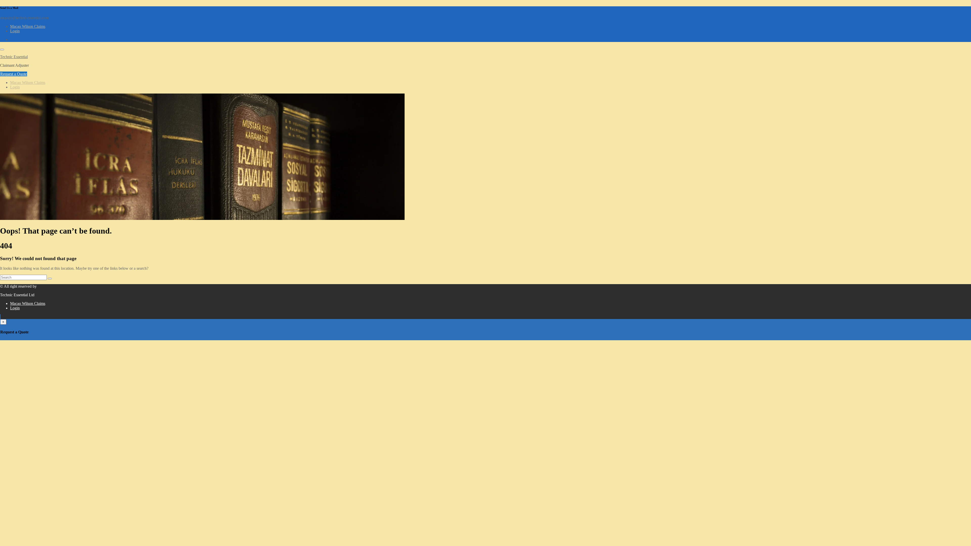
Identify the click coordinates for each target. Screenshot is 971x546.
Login (15, 31)
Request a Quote (13, 74)
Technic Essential (14, 57)
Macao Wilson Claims (27, 26)
